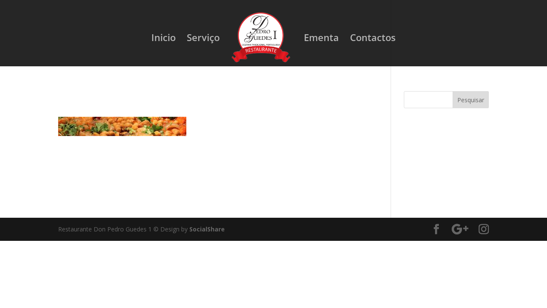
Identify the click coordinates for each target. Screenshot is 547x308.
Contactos (373, 39)
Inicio (163, 39)
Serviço (203, 39)
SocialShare (207, 229)
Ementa (321, 39)
